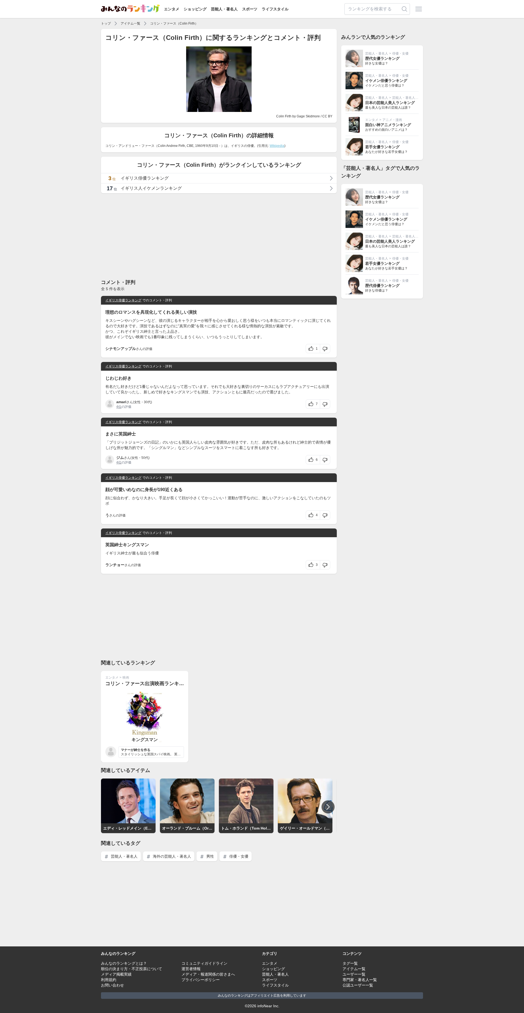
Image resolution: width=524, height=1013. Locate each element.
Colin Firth (283, 116)
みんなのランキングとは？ (124, 963)
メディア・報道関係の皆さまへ (208, 974)
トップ (106, 23)
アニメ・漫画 (392, 120)
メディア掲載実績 (116, 974)
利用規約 (108, 980)
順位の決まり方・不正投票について (131, 969)
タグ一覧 (350, 963)
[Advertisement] (219, 236)
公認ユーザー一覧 (358, 985)
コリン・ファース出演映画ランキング (147, 683)
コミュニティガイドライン (204, 963)
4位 (118, 407)
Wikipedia (277, 146)
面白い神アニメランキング (388, 125)
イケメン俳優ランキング (386, 80)
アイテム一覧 (130, 23)
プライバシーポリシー (200, 980)
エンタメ (171, 9)
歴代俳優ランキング (382, 285)
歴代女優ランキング (382, 58)
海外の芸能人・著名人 (171, 856)
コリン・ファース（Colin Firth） (174, 23)
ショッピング (195, 9)
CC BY (327, 116)
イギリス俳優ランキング (123, 300)
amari (121, 402)
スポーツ (249, 9)
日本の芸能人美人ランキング (390, 102)
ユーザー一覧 (354, 974)
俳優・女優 (238, 856)
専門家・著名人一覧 (360, 980)
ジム (120, 457)
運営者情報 (191, 969)
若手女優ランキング (382, 147)
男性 (209, 856)
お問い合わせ (112, 985)
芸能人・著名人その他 (408, 98)
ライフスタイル (275, 9)
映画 (126, 677)
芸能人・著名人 (224, 9)
